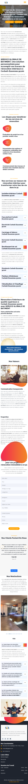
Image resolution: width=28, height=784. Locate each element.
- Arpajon (3, 485)
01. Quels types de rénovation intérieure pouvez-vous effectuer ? (11, 645)
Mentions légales (4, 757)
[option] (14, 552)
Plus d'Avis (14, 570)
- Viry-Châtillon (4, 507)
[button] (6, 633)
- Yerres (3, 520)
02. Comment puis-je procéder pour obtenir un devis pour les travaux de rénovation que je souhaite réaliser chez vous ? (12, 666)
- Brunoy (3, 516)
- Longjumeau (4, 492)
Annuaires (3, 761)
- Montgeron (4, 497)
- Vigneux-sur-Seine (5, 504)
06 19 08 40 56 (6, 751)
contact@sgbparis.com (8, 748)
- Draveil (3, 501)
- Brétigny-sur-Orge (5, 488)
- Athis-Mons (4, 478)
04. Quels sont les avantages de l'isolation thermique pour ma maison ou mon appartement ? (12, 683)
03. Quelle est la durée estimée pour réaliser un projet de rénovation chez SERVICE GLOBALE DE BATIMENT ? (12, 675)
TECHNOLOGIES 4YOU (14, 781)
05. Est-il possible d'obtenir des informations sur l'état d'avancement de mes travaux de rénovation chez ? (12, 693)
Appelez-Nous (9, 22)
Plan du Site (3, 759)
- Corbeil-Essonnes (5, 513)
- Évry (2, 481)
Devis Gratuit (19, 22)
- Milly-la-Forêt (4, 523)
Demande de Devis (14, 528)
